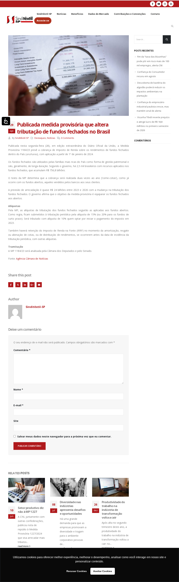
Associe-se (43, 20)
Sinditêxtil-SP (44, 13)
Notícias (61, 13)
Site (15, 421)
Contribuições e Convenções (130, 13)
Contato (155, 13)
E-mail (18, 405)
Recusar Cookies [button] (76, 571)
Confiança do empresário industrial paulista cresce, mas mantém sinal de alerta (153, 107)
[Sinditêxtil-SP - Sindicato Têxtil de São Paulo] (19, 19)
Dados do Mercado (98, 13)
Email (39, 284)
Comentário (21, 350)
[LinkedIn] (171, 3)
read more (107, 540)
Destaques (40, 138)
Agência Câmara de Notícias (32, 258)
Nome (18, 389)
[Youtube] (158, 3)
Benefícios (77, 13)
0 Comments (67, 138)
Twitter (17, 284)
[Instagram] (164, 3)
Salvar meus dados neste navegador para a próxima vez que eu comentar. (64, 436)
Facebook (10, 284)
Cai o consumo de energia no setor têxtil (113, 506)
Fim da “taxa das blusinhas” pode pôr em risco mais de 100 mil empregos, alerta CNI (153, 61)
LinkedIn (24, 284)
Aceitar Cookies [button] (102, 571)
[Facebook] (152, 3)
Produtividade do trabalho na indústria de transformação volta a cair (71, 509)
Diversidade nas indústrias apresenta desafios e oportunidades (31, 507)
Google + (32, 284)
